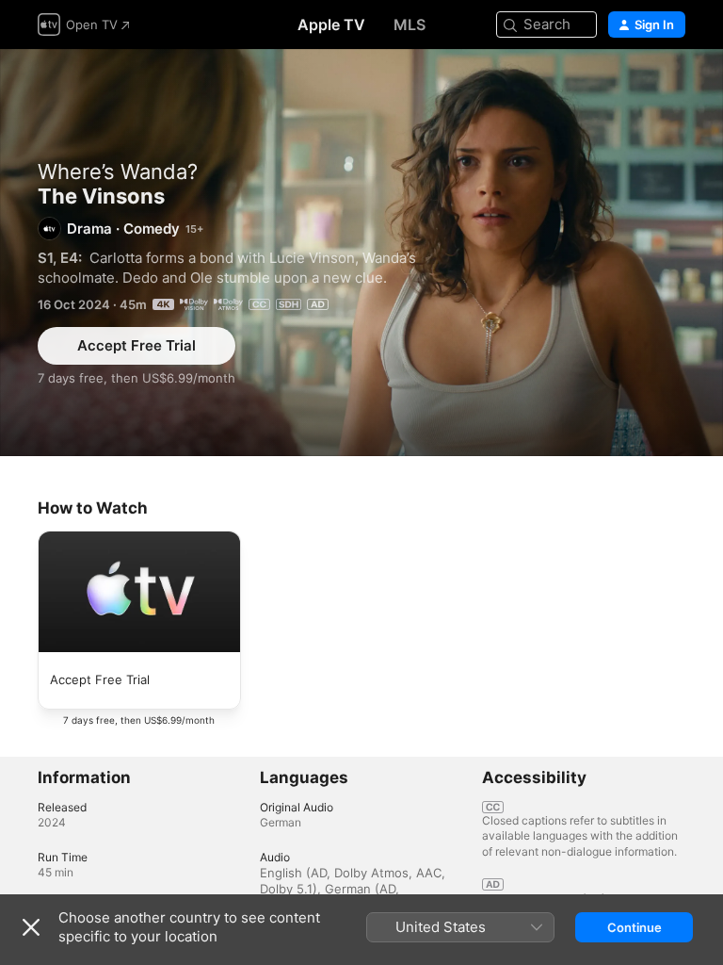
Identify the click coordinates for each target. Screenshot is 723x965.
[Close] (31, 927)
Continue (634, 927)
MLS (410, 24)
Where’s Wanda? (118, 171)
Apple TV (331, 24)
